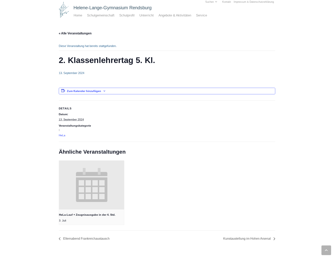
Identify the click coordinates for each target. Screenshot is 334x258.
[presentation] (91, 185)
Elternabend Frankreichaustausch (86, 238)
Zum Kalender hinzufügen (84, 91)
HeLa (62, 135)
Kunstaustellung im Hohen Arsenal (247, 238)
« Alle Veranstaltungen (75, 33)
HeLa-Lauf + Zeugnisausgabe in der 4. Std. (87, 214)
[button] (84, 15)
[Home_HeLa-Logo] (64, 10)
